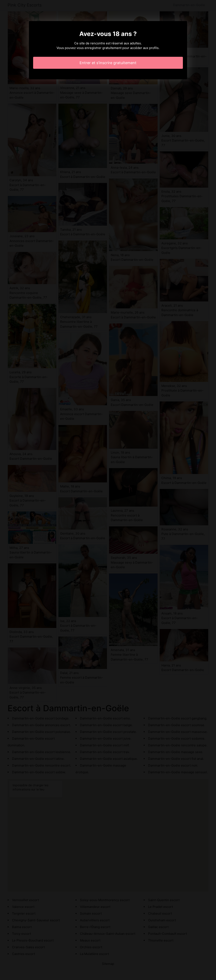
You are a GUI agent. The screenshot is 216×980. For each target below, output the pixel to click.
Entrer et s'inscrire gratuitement (108, 63)
